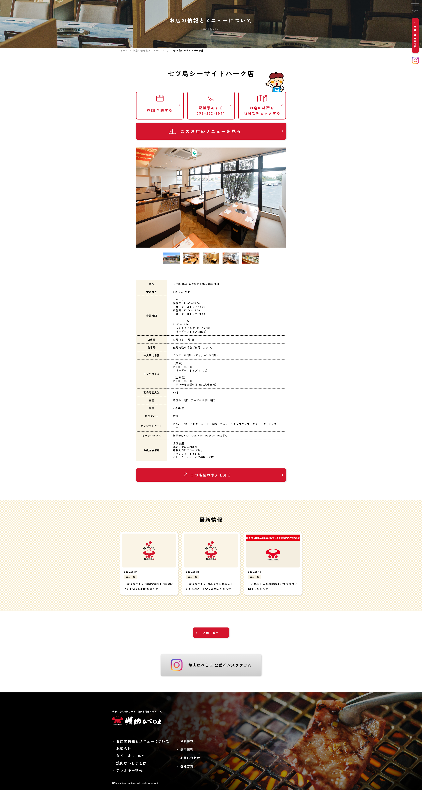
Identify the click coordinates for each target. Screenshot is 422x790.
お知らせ (123, 748)
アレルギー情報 (129, 770)
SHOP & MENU (415, 35)
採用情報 (186, 749)
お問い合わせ (190, 758)
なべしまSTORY (130, 755)
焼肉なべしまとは (131, 762)
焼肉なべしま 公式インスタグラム (220, 665)
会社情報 (186, 741)
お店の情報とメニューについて (142, 741)
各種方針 (186, 766)
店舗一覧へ (211, 633)
